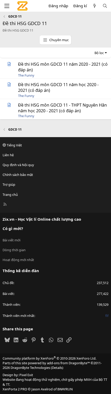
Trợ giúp (9, 184)
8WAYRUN (65, 389)
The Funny (26, 75)
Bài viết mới (11, 240)
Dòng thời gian (14, 250)
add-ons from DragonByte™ (68, 363)
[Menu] (6, 6)
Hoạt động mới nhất (18, 259)
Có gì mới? (13, 228)
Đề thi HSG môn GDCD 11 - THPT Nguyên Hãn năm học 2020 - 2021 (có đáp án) (62, 108)
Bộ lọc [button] (99, 52)
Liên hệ (8, 155)
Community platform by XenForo (49, 358)
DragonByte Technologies (30, 367)
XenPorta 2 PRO (15, 389)
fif (106, 315)
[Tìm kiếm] (105, 6)
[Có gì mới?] (95, 6)
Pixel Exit (26, 375)
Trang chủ (10, 194)
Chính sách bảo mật (18, 174)
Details (57, 367)
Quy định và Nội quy (18, 164)
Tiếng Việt (14, 145)
